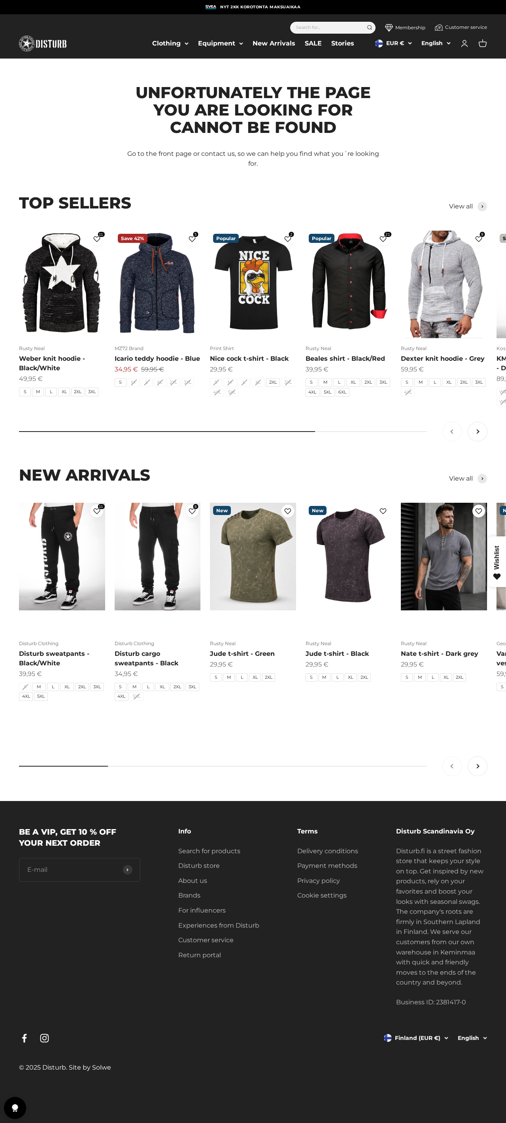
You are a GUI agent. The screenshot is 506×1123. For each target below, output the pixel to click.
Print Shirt (222, 348)
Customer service (466, 27)
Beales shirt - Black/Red (345, 358)
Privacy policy (318, 880)
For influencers (202, 910)
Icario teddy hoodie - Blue (157, 358)
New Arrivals (274, 43)
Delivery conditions (327, 851)
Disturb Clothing (39, 643)
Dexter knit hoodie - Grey (443, 358)
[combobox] (326, 27)
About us (192, 880)
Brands (189, 895)
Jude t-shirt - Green (242, 653)
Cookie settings (322, 895)
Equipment (216, 43)
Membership (410, 27)
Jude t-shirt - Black (337, 653)
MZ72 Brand (129, 348)
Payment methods (327, 865)
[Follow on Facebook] (24, 1038)
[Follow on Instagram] (44, 1038)
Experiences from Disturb (218, 925)
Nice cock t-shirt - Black (249, 358)
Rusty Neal (32, 348)
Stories (342, 43)
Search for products (209, 851)
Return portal (199, 955)
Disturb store (199, 865)
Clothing (166, 43)
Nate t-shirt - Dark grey (439, 653)
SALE (313, 43)
